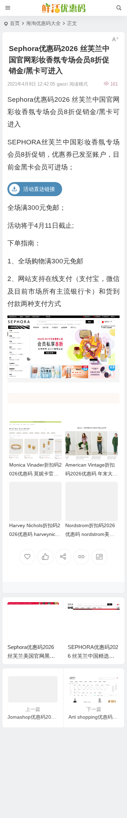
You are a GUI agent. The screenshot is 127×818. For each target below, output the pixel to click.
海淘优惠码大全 (43, 23)
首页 (15, 23)
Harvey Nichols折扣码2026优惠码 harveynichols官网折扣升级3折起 (35, 534)
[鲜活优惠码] (63, 8)
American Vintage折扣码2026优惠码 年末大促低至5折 (91, 473)
